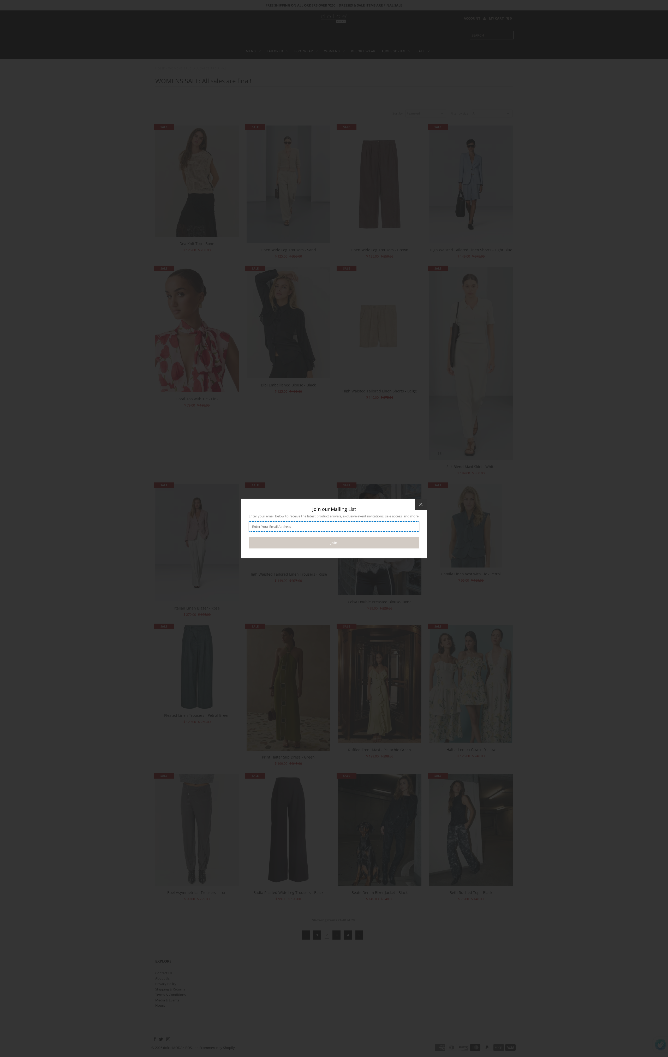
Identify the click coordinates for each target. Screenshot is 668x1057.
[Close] (421, 504)
